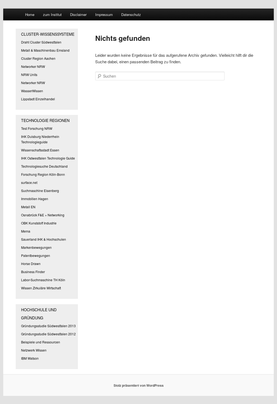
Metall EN (28, 206)
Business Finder (33, 271)
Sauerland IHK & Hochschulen (43, 239)
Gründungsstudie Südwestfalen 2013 (48, 325)
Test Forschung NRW (36, 128)
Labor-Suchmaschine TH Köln (43, 279)
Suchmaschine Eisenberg (40, 190)
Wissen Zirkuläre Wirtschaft (41, 288)
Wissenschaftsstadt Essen (40, 150)
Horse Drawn (31, 263)
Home (29, 14)
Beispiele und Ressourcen (40, 342)
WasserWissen (32, 90)
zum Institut (52, 14)
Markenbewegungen (36, 247)
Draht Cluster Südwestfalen (41, 42)
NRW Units (29, 74)
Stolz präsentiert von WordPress (139, 385)
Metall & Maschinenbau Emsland (45, 50)
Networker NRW (33, 66)
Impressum (104, 14)
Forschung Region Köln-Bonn (43, 174)
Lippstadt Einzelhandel (38, 99)
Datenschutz (131, 14)
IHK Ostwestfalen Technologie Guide (48, 158)
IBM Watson (30, 358)
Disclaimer (78, 14)
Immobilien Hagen (34, 198)
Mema (25, 231)
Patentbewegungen (35, 255)
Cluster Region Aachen (38, 58)
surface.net (29, 182)
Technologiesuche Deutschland (44, 166)
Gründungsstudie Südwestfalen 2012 (48, 334)
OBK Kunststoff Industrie (39, 223)
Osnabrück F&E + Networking (42, 215)
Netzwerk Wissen (34, 350)
